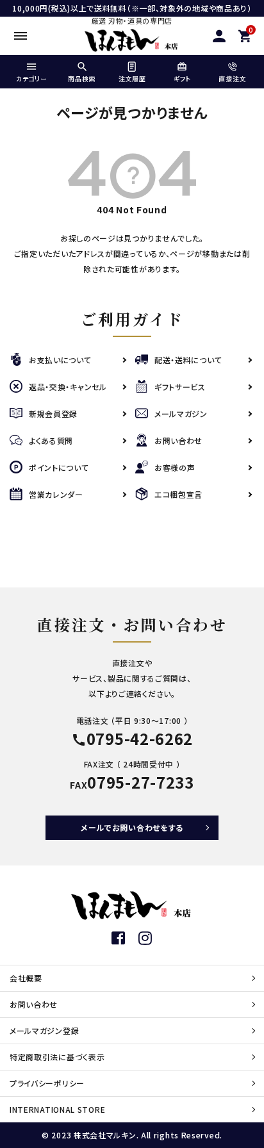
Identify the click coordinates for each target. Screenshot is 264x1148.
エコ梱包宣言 (178, 494)
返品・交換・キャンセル (68, 386)
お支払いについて (60, 359)
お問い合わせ (178, 440)
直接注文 (232, 78)
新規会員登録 (53, 413)
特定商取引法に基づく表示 (57, 1056)
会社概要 (26, 977)
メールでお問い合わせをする (132, 827)
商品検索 (81, 78)
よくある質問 (51, 440)
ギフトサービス (180, 386)
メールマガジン (181, 413)
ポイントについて (59, 467)
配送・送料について (188, 359)
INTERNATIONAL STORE (57, 1109)
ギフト (182, 78)
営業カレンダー (56, 494)
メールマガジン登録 (44, 1030)
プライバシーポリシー (47, 1083)
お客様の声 (174, 467)
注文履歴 (132, 78)
